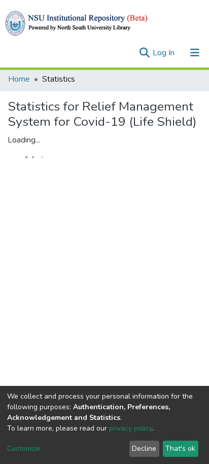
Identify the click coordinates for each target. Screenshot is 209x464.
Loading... (24, 140)
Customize (23, 448)
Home (19, 79)
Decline (144, 448)
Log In (165, 52)
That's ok (180, 448)
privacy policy (130, 428)
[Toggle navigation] (195, 53)
